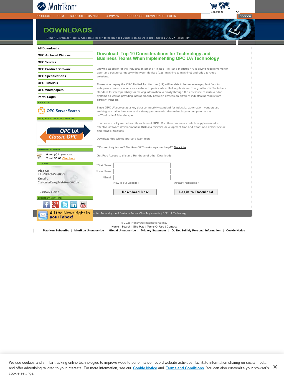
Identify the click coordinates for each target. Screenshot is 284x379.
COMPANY (112, 15)
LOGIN (171, 15)
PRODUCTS (43, 15)
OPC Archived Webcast (55, 55)
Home (50, 38)
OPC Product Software (54, 69)
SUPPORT (76, 15)
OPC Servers (47, 62)
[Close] (275, 367)
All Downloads (48, 48)
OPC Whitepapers (51, 90)
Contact (172, 226)
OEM (60, 15)
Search (126, 226)
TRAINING (93, 15)
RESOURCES (134, 15)
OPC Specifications (52, 76)
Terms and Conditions (185, 368)
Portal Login (47, 96)
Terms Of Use (155, 226)
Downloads (63, 38)
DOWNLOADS (155, 15)
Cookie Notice (145, 368)
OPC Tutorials (48, 83)
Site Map (138, 226)
